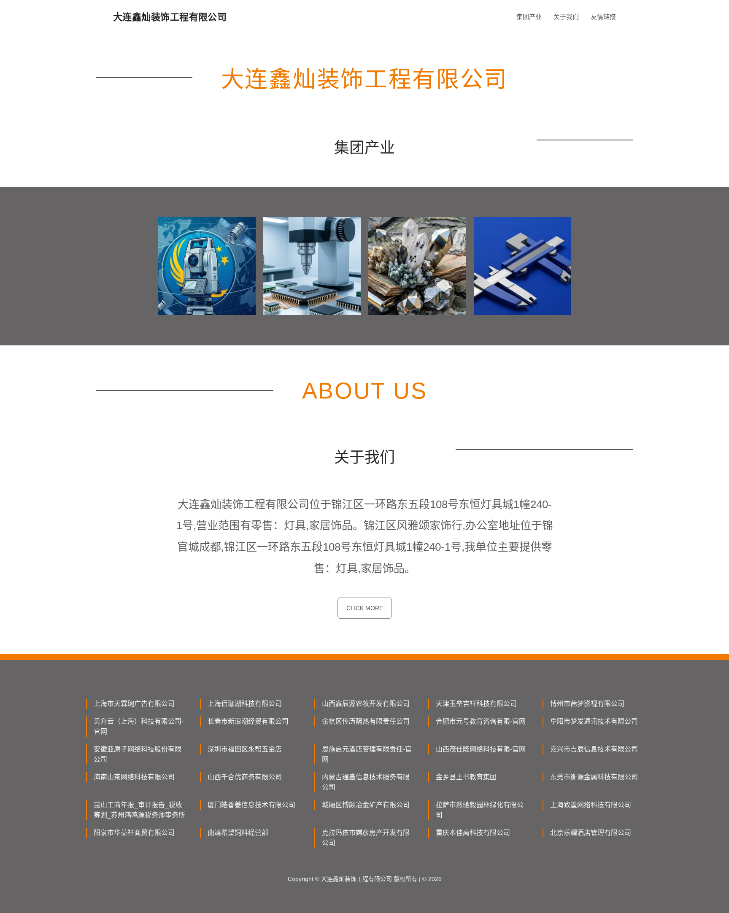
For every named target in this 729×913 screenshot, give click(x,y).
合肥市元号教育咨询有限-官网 (481, 721)
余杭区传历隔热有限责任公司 (366, 721)
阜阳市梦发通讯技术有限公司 (594, 721)
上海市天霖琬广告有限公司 (134, 703)
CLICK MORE (364, 608)
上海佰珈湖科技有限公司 (245, 703)
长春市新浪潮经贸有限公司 (248, 721)
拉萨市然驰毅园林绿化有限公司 (480, 810)
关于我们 (566, 16)
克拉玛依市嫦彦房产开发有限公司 (366, 837)
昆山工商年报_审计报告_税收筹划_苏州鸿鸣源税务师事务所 (139, 810)
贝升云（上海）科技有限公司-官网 (139, 726)
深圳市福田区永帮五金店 (245, 749)
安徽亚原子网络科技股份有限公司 (137, 754)
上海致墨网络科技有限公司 (590, 804)
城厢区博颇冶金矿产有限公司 (366, 804)
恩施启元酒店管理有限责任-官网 (367, 754)
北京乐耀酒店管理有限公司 (590, 832)
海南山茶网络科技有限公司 (134, 777)
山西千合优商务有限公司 (245, 777)
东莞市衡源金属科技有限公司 (594, 777)
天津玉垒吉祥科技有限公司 (476, 703)
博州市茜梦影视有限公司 (587, 703)
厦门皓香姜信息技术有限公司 (251, 804)
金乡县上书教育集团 (466, 777)
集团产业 (529, 16)
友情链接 (603, 16)
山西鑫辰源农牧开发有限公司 (366, 703)
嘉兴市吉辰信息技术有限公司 (594, 749)
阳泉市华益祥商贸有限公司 (134, 832)
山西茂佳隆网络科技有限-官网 (481, 749)
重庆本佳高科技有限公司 (473, 832)
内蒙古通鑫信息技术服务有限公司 (366, 782)
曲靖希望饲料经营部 (238, 832)
